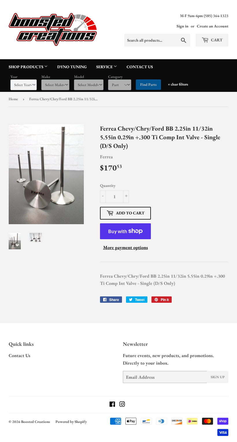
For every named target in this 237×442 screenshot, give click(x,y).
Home (13, 98)
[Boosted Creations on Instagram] (122, 405)
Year (13, 76)
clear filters (178, 84)
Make (45, 76)
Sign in (182, 26)
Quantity (108, 185)
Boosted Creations (35, 421)
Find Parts (148, 84)
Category (115, 76)
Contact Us (140, 66)
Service (105, 66)
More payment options (125, 247)
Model (79, 76)
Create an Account (212, 26)
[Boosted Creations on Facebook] (112, 405)
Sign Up (218, 377)
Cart (216, 39)
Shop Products (26, 66)
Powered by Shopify (71, 421)
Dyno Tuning (72, 66)
